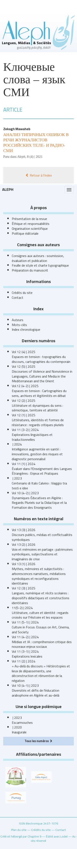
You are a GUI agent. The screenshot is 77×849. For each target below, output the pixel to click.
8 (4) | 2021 (35, 156)
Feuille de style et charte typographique (40, 265)
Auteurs (17, 320)
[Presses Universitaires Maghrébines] (15, 797)
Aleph (7, 189)
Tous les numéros (37, 741)
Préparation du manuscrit (30, 270)
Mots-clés (19, 325)
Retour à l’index (40, 175)
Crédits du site (22, 292)
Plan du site (19, 830)
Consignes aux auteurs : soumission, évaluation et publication (38, 258)
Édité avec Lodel (57, 836)
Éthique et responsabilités (30, 223)
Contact (17, 297)
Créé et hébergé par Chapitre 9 (20, 836)
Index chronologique (26, 329)
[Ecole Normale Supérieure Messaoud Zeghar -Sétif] (15, 776)
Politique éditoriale (25, 233)
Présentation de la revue (29, 218)
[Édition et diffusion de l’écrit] (41, 776)
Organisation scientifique (30, 228)
